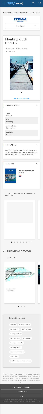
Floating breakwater (16, 343)
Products (20, 26)
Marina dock (14, 329)
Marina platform (15, 347)
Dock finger (14, 356)
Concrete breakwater (17, 352)
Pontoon (13, 325)
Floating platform (15, 334)
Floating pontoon (24, 325)
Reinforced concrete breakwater (20, 361)
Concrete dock (15, 338)
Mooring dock (26, 329)
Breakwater (27, 338)
